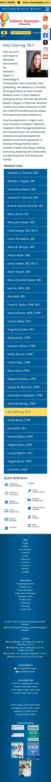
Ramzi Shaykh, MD (18, 271)
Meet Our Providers (21, 32)
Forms (25, 556)
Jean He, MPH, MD (18, 288)
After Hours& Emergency (14, 493)
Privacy (26, 569)
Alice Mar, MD (16, 296)
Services (25, 553)
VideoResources (36, 525)
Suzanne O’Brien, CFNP (21, 346)
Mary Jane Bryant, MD (21, 222)
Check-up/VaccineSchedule (38, 508)
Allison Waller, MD (18, 255)
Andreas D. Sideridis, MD (22, 197)
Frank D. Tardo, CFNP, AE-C (23, 304)
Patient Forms (25, 600)
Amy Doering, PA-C (19, 411)
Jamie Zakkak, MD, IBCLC (22, 263)
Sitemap (25, 572)
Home (25, 543)
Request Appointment (25, 584)
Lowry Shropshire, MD (21, 238)
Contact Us (25, 565)
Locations (25, 562)
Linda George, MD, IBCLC (22, 230)
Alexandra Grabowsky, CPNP (24, 395)
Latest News (25, 603)
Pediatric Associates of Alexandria (24, 622)
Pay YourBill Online (12, 519)
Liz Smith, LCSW (17, 469)
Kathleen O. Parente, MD (22, 172)
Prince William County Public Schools (26, 690)
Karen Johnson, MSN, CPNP (24, 313)
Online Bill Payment (25, 590)
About (25, 546)
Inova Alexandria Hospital (26, 668)
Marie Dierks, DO (17, 214)
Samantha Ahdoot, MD (21, 189)
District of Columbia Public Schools (25, 683)
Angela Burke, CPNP (19, 461)
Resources (26, 559)
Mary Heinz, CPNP (18, 370)
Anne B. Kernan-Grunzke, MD (25, 205)
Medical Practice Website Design (16, 627)
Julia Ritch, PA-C (17, 428)
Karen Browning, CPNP (21, 403)
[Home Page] (4, 32)
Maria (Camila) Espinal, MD (24, 280)
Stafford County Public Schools (25, 693)
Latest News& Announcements (15, 485)
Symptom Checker (26, 596)
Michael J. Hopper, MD (21, 181)
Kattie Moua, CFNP (19, 420)
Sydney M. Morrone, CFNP (23, 387)
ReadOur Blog (35, 517)
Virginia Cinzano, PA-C (21, 329)
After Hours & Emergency (26, 593)
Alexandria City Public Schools (25, 711)
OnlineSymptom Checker (38, 491)
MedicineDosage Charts (37, 500)
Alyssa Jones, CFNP (18, 337)
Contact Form (25, 609)
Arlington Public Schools (25, 714)
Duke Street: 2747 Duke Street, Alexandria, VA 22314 (26, 653)
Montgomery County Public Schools (25, 708)
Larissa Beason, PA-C (20, 453)
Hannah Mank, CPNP (20, 436)
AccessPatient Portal (14, 511)
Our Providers (25, 549)
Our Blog (25, 606)
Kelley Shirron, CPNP (20, 354)
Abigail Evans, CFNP (19, 444)
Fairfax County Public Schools (25, 687)
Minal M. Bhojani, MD (20, 247)
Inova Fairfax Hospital (26, 672)
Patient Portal (25, 587)
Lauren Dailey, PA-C (19, 321)
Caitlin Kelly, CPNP (18, 362)
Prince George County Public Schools (25, 705)
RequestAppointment (14, 502)
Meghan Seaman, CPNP (21, 378)
